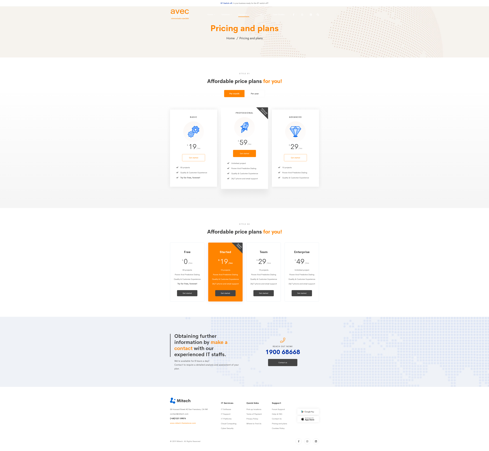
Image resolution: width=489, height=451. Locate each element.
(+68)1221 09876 (178, 418)
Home (230, 38)
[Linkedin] (311, 15)
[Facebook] (293, 15)
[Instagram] (302, 15)
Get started (193, 158)
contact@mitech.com (179, 414)
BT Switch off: (227, 3)
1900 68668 (282, 352)
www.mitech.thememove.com (183, 423)
